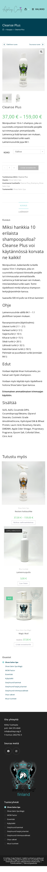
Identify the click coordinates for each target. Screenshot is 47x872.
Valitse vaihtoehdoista (23, 522)
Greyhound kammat (13, 682)
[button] (41, 52)
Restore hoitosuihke (23, 511)
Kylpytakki (9, 678)
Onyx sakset (10, 694)
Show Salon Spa (15, 180)
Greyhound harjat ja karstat (16, 686)
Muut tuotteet (23, 569)
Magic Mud (23, 633)
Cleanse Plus (25, 183)
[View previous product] (4, 44)
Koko (7, 152)
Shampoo (34, 183)
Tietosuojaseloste (30, 863)
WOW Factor (10, 670)
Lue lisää (23, 583)
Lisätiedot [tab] (23, 212)
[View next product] (43, 44)
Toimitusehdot (16, 863)
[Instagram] (16, 751)
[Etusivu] (3, 29)
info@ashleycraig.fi (12, 731)
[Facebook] (8, 751)
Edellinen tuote (12, 44)
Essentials (9, 674)
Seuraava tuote (34, 44)
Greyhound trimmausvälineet (16, 690)
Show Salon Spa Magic (23, 630)
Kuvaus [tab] (23, 205)
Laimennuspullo (23, 572)
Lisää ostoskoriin (28, 168)
